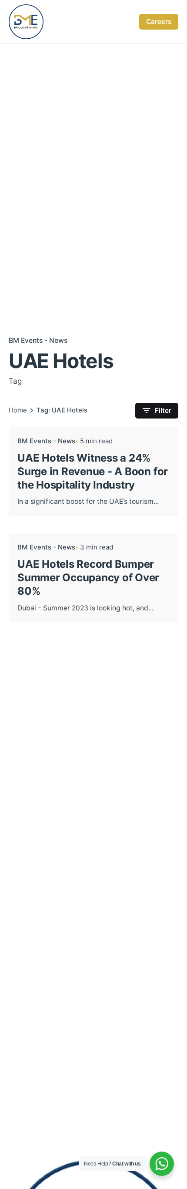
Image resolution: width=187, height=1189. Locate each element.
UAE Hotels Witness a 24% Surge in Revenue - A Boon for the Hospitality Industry (92, 471)
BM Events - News (38, 340)
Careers (158, 21)
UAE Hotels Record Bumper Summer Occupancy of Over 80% (88, 577)
